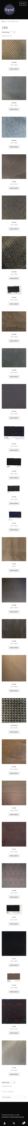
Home (5, 21)
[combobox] (14, 1097)
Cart (22, 1122)
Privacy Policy (5, 1117)
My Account (4, 1123)
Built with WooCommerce (17, 1117)
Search (14, 1123)
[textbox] (14, 1097)
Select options (14, 69)
